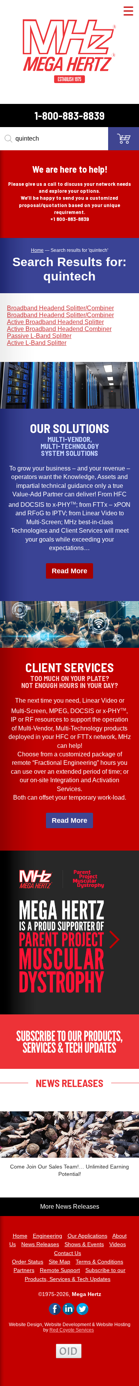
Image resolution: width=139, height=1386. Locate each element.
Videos (117, 1244)
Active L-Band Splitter (36, 343)
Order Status (27, 1262)
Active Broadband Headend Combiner (59, 329)
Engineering (47, 1236)
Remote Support (60, 1270)
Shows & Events (84, 1244)
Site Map (59, 1262)
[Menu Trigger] (128, 10)
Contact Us (67, 1253)
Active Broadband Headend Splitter (55, 322)
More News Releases (69, 1206)
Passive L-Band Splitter (39, 336)
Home (20, 1236)
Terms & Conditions (99, 1262)
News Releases (40, 1244)
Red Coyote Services (71, 1330)
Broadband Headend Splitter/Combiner (60, 308)
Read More (69, 571)
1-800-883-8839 (69, 115)
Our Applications (87, 1236)
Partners (24, 1270)
